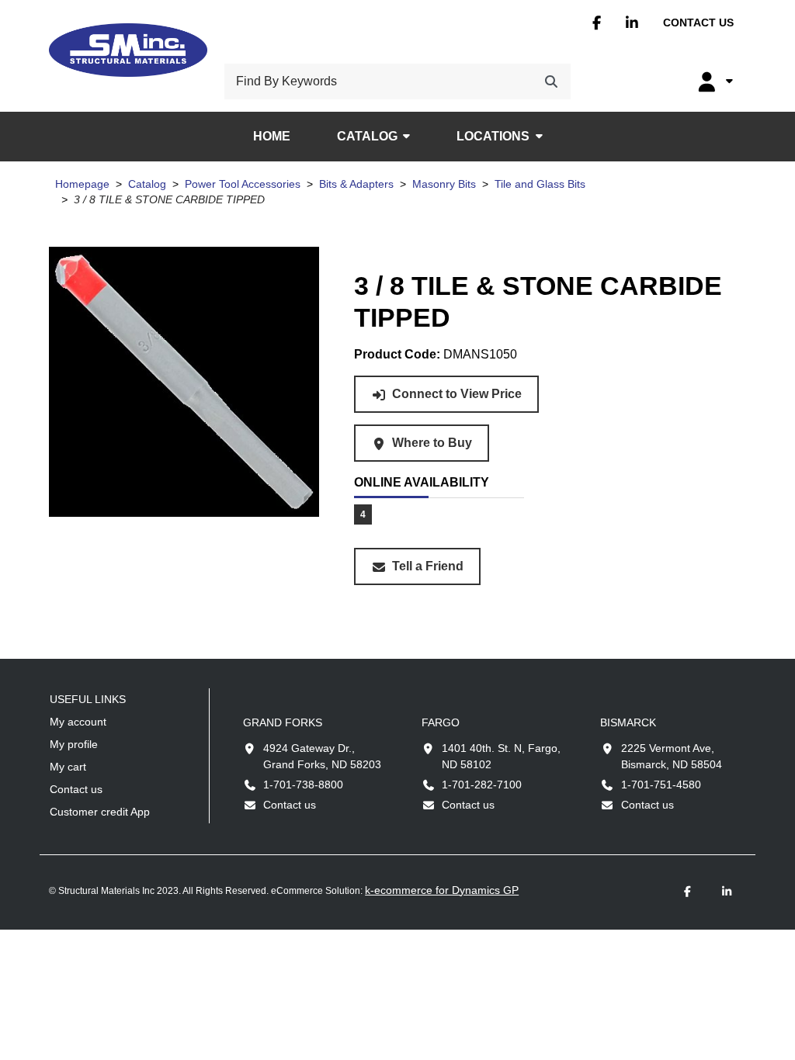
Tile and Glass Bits (540, 184)
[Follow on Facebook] (688, 892)
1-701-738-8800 (303, 784)
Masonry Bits (444, 184)
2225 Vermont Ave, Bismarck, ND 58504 (671, 756)
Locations (493, 136)
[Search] (551, 81)
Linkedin (632, 23)
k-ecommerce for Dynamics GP (442, 890)
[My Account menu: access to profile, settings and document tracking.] (713, 81)
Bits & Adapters (356, 184)
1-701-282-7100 (482, 784)
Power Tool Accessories (242, 184)
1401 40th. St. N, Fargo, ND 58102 (501, 756)
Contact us (698, 22)
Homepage (82, 184)
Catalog (367, 136)
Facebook (596, 23)
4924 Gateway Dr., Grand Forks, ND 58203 (322, 756)
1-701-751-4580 (661, 784)
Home (271, 136)
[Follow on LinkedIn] (726, 892)
